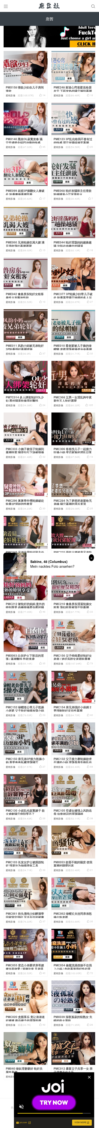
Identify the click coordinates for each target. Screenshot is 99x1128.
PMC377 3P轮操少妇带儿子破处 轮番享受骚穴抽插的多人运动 (73, 297)
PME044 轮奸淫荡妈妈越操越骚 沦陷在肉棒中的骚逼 (73, 244)
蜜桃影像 (10, 95)
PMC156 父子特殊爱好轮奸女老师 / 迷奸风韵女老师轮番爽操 (73, 659)
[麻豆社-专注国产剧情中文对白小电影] (49, 6)
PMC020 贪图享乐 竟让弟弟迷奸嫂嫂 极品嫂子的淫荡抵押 (25, 1018)
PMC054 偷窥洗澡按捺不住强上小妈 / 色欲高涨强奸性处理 (73, 966)
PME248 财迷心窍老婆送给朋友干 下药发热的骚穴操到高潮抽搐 (73, 91)
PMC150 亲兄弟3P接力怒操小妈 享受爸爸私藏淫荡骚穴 (25, 760)
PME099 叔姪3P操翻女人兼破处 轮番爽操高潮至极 (25, 192)
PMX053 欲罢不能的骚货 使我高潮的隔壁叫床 (73, 863)
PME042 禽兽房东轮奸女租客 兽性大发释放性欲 (25, 295)
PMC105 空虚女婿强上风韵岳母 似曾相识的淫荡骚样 (73, 812)
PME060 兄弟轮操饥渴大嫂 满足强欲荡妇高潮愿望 (25, 244)
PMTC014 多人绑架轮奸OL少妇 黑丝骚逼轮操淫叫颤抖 (25, 399)
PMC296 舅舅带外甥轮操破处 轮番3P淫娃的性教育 (25, 502)
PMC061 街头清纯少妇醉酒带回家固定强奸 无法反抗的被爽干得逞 (25, 917)
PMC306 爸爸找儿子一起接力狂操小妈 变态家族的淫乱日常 (73, 450)
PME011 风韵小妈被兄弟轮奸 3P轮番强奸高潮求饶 (25, 347)
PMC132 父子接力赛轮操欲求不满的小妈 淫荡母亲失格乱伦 (73, 760)
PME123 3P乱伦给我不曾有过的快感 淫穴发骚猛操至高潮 (73, 140)
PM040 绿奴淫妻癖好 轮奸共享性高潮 (24, 1070)
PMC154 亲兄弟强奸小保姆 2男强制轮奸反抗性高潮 (72, 708)
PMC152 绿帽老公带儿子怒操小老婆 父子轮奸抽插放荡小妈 (25, 708)
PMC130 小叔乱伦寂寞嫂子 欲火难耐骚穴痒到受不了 (25, 812)
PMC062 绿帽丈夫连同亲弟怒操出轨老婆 (73, 915)
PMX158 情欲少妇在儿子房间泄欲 (25, 89)
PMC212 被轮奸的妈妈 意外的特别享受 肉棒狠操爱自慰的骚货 (25, 607)
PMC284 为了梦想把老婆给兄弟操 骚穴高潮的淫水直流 (73, 502)
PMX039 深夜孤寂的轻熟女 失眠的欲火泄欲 (73, 1018)
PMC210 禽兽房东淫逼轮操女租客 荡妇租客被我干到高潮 (73, 605)
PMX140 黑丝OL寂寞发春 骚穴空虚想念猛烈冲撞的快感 (24, 140)
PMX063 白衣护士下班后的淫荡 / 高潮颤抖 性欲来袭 (25, 657)
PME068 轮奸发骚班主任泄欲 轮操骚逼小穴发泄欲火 (73, 192)
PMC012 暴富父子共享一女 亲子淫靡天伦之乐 (73, 1070)
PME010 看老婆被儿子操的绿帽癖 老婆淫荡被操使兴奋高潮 (73, 347)
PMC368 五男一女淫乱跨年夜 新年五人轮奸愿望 (73, 399)
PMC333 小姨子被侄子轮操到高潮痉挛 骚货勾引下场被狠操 (25, 450)
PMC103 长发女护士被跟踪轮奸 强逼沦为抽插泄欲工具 (25, 863)
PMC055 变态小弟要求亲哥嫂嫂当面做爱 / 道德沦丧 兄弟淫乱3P (25, 968)
